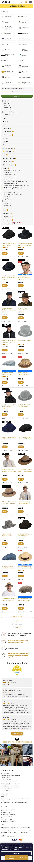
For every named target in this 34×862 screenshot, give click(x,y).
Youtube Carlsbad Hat (9, 821)
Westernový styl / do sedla (13, 194)
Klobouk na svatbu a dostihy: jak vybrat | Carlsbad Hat (15, 828)
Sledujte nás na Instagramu (17, 742)
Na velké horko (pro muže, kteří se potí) (16, 185)
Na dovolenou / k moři (11, 190)
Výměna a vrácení (6, 779)
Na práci (7, 203)
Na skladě (8, 101)
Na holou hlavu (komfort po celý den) (16, 181)
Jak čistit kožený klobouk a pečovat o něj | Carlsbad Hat (16, 830)
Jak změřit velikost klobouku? (9, 789)
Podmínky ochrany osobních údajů (10, 775)
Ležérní (7, 196)
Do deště (8, 172)
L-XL (6, 547)
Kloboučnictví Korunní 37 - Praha (10, 785)
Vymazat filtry (16, 222)
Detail (4, 253)
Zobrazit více (17, 733)
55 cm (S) (4, 257)
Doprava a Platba (5, 777)
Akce (6, 103)
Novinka (7, 105)
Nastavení (16, 853)
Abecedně (15, 92)
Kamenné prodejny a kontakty (9, 781)
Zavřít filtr (17, 96)
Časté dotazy (4, 795)
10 (20, 620)
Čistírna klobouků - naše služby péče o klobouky (14, 802)
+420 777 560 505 (8, 812)
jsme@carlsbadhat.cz (9, 810)
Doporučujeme (6, 88)
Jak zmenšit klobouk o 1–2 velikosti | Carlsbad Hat (14, 832)
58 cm (24, 612)
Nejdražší (21, 88)
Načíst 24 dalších (17, 616)
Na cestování (9, 192)
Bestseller (7, 107)
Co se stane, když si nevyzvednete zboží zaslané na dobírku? (15, 799)
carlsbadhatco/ (7, 817)
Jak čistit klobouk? (6, 791)
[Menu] (30, 1)
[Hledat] (22, 1)
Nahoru (17, 628)
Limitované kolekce (10, 183)
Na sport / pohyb (10, 177)
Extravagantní (9, 179)
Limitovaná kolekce (10, 112)
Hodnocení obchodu (17, 663)
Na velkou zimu (9, 174)
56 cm (3, 321)
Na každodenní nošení (12, 170)
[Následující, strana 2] (17, 620)
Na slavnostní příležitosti (13, 188)
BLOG (2, 797)
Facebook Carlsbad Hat (9, 814)
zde (18, 849)
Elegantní (8, 199)
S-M (3, 547)
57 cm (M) (21, 418)
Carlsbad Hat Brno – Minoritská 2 (10, 787)
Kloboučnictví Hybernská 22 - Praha (10, 783)
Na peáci (7, 205)
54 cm (3, 289)
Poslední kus (8, 110)
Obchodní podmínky (6, 773)
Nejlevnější (14, 88)
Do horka (8, 201)
